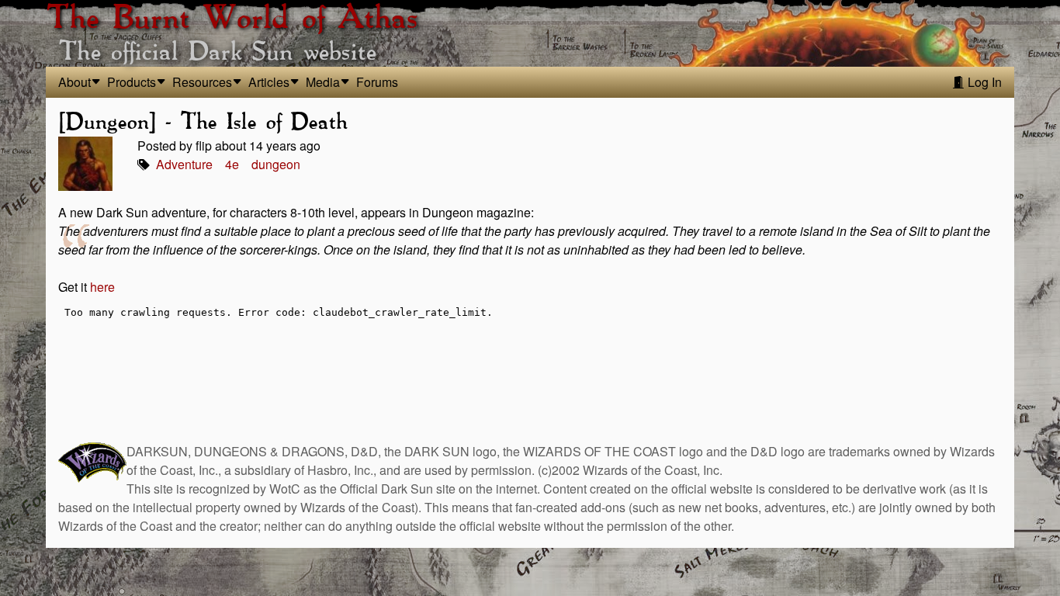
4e (232, 164)
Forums (377, 82)
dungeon (275, 164)
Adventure (184, 164)
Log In (983, 82)
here (102, 287)
